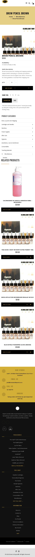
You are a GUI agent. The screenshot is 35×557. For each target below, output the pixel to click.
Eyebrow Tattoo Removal (17, 460)
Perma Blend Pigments (18, 478)
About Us (18, 510)
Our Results (18, 519)
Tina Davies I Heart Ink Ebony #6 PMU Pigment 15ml (17, 250)
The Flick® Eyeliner (18, 442)
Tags (15, 100)
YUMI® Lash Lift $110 (17, 463)
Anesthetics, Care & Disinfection (10, 143)
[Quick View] (30, 209)
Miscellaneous (20, 17)
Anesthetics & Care (18, 492)
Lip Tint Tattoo (18, 445)
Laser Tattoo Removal (18, 457)
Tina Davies (18, 480)
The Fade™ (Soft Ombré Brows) (18, 439)
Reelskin (5, 157)
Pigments (4, 139)
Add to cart (8, 88)
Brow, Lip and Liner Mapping (9, 121)
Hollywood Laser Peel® (18, 451)
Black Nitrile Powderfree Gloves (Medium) (17, 345)
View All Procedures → (17, 465)
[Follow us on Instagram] (3, 422)
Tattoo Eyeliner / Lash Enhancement (18, 448)
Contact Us (18, 513)
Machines (4, 128)
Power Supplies (6, 132)
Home (11, 17)
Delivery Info (20, 541)
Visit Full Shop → (18, 501)
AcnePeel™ (18, 454)
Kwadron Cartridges (18, 475)
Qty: (3, 82)
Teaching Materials (7, 150)
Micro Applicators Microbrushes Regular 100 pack (17, 297)
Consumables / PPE (18, 495)
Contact (27, 541)
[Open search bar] (29, 3)
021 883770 (10, 389)
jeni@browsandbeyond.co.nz (14, 382)
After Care (4, 135)
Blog (18, 516)
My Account (18, 527)
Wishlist (18, 530)
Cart (18, 533)
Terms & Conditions (18, 522)
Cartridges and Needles (8, 124)
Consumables (5, 146)
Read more (6, 257)
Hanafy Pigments (18, 483)
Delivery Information (18, 525)
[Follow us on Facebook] (7, 422)
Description (7, 100)
